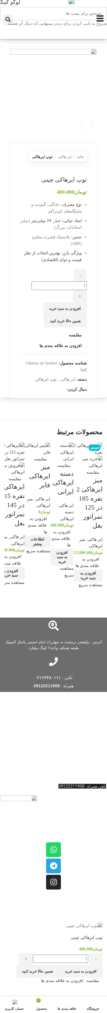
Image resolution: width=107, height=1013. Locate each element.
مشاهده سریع (91, 585)
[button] (88, 575)
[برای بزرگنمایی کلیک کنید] (87, 125)
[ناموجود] (37, 449)
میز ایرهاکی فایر (39, 476)
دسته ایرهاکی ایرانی (63, 483)
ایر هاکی (95, 539)
